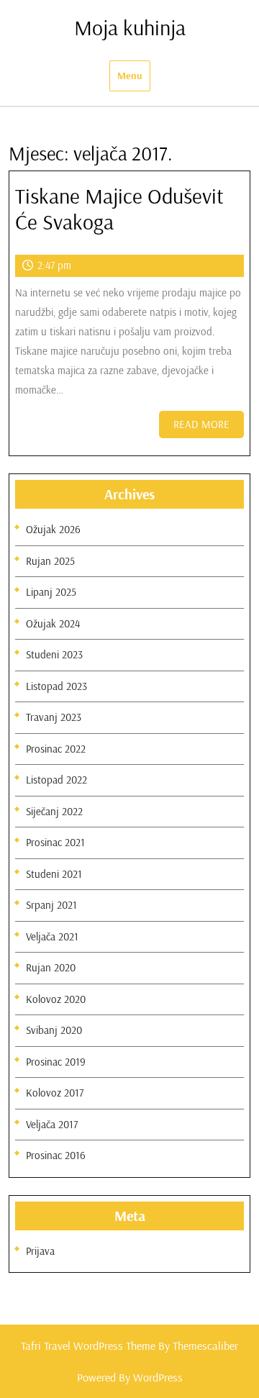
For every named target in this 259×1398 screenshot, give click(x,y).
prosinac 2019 (56, 1061)
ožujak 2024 (53, 623)
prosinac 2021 (55, 842)
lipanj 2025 (51, 592)
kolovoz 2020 (56, 999)
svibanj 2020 (54, 1030)
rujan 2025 (50, 561)
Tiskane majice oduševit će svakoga (119, 208)
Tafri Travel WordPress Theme (88, 1345)
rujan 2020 (51, 967)
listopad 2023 (56, 686)
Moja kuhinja (130, 27)
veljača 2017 (52, 1124)
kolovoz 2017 (54, 1092)
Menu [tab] (129, 75)
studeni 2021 (54, 874)
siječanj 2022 (54, 811)
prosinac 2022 (56, 748)
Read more (208, 428)
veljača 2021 (52, 936)
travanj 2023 (53, 717)
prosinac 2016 (56, 1155)
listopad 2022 (56, 779)
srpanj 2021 (51, 905)
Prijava (40, 1251)
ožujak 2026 (53, 529)
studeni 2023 (54, 654)
